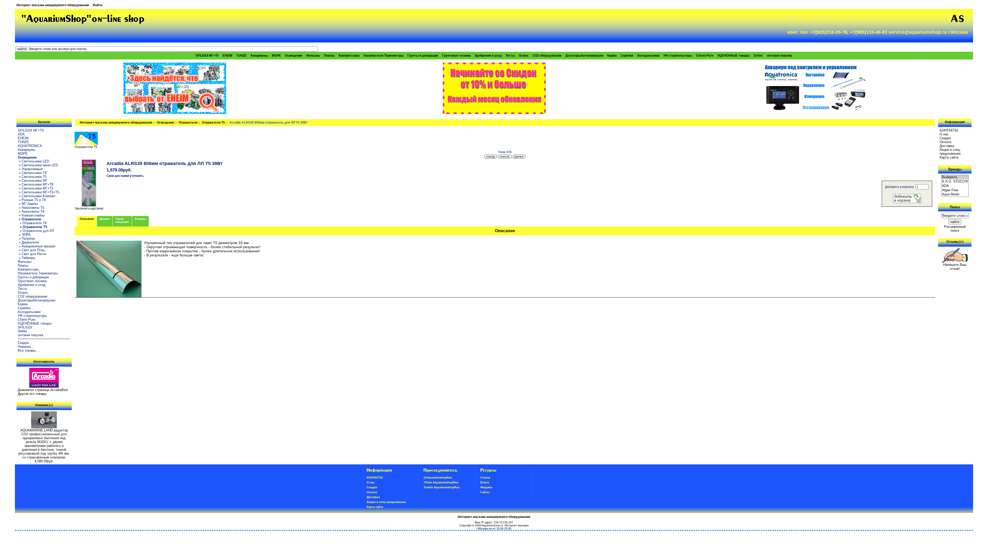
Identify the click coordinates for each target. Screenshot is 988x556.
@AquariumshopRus (438, 477)
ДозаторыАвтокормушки (584, 55)
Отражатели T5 (213, 122)
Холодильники (648, 55)
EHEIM (227, 55)
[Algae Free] (955, 190)
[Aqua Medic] (955, 194)
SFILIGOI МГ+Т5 (207, 55)
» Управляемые (30, 169)
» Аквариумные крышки (36, 246)
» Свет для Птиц (31, 250)
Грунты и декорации (422, 55)
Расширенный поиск (955, 228)
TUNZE (241, 55)
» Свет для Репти (32, 254)
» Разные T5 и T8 (32, 200)
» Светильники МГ (32, 181)
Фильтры (313, 55)
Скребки (627, 55)
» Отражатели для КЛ (36, 231)
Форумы (486, 487)
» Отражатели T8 (32, 223)
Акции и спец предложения (950, 151)
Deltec (758, 55)
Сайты (484, 492)
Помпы (329, 55)
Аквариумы (259, 55)
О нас (944, 134)
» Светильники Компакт (37, 196)
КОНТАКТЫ (949, 130)
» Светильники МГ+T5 (35, 188)
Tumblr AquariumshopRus (442, 487)
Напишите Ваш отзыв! (954, 267)
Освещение (165, 122)
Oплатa (945, 142)
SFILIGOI (25, 327)
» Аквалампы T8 (31, 211)
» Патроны (26, 238)
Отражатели (188, 122)
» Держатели (28, 242)
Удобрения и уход (488, 55)
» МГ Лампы (28, 204)
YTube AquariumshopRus (441, 482)
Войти (97, 5)
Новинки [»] (44, 405)
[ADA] (955, 186)
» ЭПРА (24, 235)
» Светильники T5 (32, 177)
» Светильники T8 (32, 173)
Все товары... (28, 350)
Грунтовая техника (456, 55)
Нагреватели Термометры (383, 55)
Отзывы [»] (954, 242)
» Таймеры (26, 258)
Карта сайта (949, 157)
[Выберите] (955, 177)
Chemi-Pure (704, 55)
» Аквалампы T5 (31, 208)
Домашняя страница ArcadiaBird (42, 390)
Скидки (945, 138)
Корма (612, 55)
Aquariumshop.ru (492, 525)
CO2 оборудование (547, 55)
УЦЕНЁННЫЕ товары (733, 55)
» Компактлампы (31, 215)
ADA (21, 134)
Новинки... (26, 347)
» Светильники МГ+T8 (35, 184)
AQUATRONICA (30, 146)
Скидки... (25, 343)
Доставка (947, 146)
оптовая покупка (779, 55)
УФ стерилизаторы (677, 55)
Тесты (510, 55)
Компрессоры (349, 55)
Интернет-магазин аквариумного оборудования (52, 5)
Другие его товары (32, 394)
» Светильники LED (33, 161)
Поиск (955, 207)
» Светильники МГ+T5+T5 (38, 192)
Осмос (524, 55)
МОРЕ (276, 55)
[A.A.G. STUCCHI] (955, 181)
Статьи (485, 477)
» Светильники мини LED (38, 165)
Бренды (954, 169)
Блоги (484, 482)
